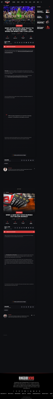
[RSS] (39, 391)
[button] (41, 2)
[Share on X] (24, 160)
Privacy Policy (45, 393)
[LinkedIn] (22, 42)
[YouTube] (26, 42)
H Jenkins (9, 314)
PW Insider (6, 70)
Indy (38, 2)
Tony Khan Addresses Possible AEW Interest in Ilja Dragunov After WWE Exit (40, 17)
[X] (17, 42)
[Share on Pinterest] (28, 160)
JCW (34, 2)
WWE (18, 2)
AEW (22, 2)
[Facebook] (15, 42)
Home (13, 2)
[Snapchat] (31, 42)
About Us (24, 393)
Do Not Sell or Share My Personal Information (26, 398)
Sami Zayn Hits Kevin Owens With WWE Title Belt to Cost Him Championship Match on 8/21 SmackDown (40, 23)
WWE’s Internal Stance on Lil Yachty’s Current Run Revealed (40, 12)
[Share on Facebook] (22, 160)
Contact (29, 393)
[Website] (31, 315)
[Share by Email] (33, 160)
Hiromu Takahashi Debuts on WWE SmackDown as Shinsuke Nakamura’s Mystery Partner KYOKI (40, 28)
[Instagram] (28, 42)
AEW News (38, 15)
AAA (30, 2)
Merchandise (17, 393)
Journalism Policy (37, 393)
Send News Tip (3, 393)
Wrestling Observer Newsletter (11, 254)
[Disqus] (19, 349)
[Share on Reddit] (31, 160)
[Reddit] (33, 42)
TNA (26, 2)
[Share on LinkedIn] (26, 160)
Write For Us (10, 393)
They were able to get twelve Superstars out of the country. (17, 76)
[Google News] (19, 42)
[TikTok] (36, 391)
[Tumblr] (28, 391)
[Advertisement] (11, 106)
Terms (51, 393)
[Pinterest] (24, 42)
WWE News (7, 5)
